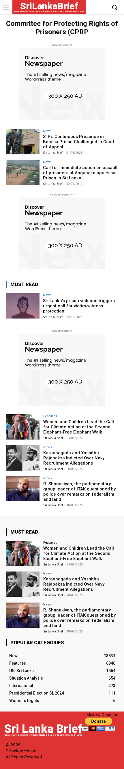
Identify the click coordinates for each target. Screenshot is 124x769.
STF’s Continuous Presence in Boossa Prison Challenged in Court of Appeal (78, 141)
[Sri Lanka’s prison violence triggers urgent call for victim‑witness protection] (23, 306)
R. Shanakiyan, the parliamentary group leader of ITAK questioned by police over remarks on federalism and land (79, 491)
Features (50, 415)
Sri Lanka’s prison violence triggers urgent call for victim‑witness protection (79, 306)
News (47, 130)
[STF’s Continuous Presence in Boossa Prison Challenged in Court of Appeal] (23, 141)
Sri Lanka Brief (53, 153)
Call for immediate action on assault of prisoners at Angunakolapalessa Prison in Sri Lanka (80, 173)
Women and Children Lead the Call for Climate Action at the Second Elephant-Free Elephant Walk (78, 427)
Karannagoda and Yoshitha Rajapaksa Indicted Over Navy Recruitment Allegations (73, 458)
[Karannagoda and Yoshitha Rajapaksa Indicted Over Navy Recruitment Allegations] (23, 458)
